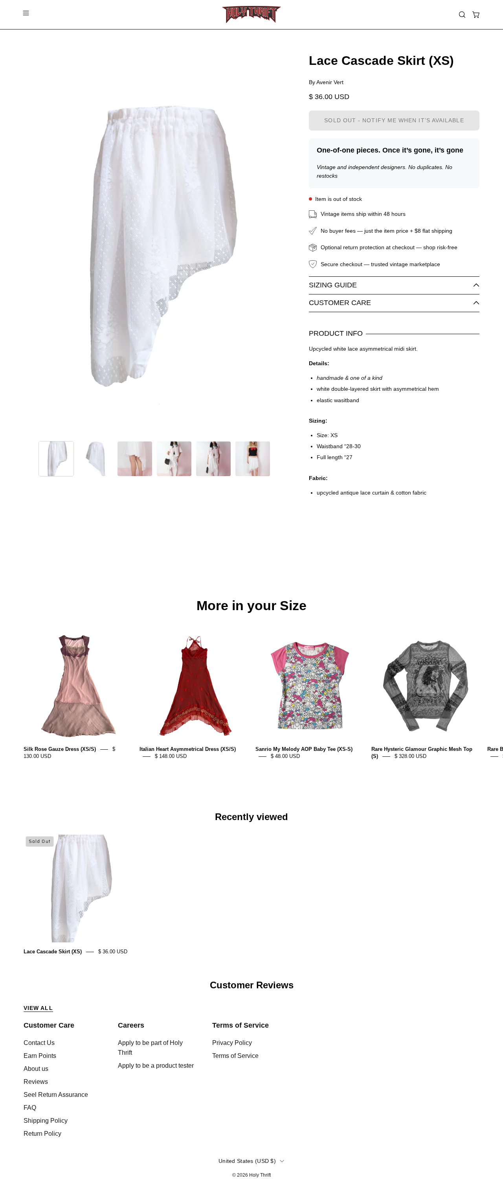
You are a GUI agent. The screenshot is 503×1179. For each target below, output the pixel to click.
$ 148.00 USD (171, 756)
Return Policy (42, 1133)
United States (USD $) (247, 1161)
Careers (131, 1025)
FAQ (30, 1107)
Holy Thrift (260, 1175)
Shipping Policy (46, 1120)
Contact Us (39, 1042)
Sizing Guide (333, 285)
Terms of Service (240, 1025)
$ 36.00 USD (112, 952)
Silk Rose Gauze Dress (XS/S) (60, 749)
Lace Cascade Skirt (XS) (53, 952)
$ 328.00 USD (410, 756)
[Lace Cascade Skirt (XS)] (56, 458)
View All (38, 1008)
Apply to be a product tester (156, 1065)
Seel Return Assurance (56, 1094)
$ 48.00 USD (285, 756)
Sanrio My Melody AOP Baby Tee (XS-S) (303, 749)
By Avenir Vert (326, 82)
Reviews (36, 1081)
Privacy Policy (232, 1042)
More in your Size (251, 605)
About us (36, 1068)
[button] (462, 14)
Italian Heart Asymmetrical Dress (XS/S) (188, 749)
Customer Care (340, 303)
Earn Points (40, 1055)
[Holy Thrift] (251, 14)
